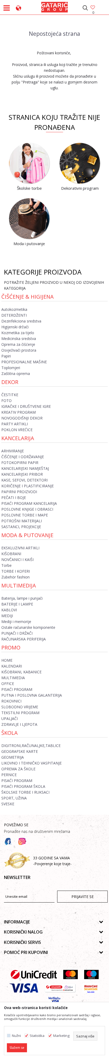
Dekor (9, 382)
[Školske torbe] (29, 163)
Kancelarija (17, 438)
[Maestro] (91, 974)
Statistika (37, 1036)
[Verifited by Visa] (54, 1001)
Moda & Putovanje (27, 535)
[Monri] (60, 988)
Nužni (16, 1036)
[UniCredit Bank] (34, 974)
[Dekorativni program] (80, 163)
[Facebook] (8, 842)
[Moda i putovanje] (29, 218)
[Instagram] (22, 842)
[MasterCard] (70, 974)
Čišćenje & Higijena (27, 296)
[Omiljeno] (93, 8)
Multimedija (18, 585)
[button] (85, 8)
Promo (10, 647)
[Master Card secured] (90, 988)
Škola (9, 732)
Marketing (61, 1036)
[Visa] (24, 988)
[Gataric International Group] (54, 6)
